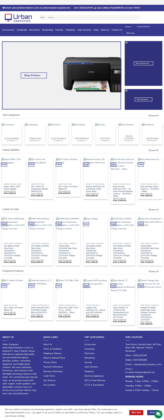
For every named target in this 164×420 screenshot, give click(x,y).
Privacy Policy (50, 362)
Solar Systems (84, 30)
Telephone (70, 30)
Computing (22, 30)
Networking (47, 30)
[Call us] (155, 8)
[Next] (115, 75)
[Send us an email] (153, 8)
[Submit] (137, 17)
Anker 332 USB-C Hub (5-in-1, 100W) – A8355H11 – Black (68, 310)
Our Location (49, 385)
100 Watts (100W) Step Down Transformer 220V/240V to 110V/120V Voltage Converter (12, 252)
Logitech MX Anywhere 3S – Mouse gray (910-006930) (96, 310)
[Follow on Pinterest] (158, 8)
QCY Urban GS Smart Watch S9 (67, 188)
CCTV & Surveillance (94, 385)
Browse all (153, 209)
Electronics (34, 30)
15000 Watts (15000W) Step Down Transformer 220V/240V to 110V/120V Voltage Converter (149, 252)
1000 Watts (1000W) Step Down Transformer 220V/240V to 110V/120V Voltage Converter (40, 252)
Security (59, 30)
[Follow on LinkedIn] (160, 8)
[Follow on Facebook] (148, 8)
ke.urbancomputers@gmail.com (55, 8)
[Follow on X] (150, 8)
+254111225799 (85, 8)
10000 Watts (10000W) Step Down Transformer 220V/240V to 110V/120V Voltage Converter (67, 252)
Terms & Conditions (52, 349)
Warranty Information (53, 371)
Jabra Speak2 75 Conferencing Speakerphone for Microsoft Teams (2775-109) (121, 312)
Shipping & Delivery (52, 353)
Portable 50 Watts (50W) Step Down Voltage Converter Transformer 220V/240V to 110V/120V (148, 314)
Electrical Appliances (94, 376)
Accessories (8, 30)
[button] (152, 17)
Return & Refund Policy (54, 358)
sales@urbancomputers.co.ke (25, 8)
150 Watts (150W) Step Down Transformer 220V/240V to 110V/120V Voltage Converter (94, 252)
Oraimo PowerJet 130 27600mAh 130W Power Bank (95, 189)
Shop (96, 30)
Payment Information (53, 367)
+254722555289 (139, 360)
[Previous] (8, 75)
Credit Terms (49, 376)
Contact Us (117, 30)
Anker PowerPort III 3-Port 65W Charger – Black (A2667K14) (40, 310)
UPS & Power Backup (94, 380)
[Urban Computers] (18, 17)
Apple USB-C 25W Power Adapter (12, 188)
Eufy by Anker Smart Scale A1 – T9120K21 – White (149, 189)
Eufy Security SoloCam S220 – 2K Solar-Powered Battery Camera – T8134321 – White (123, 191)
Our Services (49, 380)
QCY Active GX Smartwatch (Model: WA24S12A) (39, 189)
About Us (105, 30)
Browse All (153, 115)
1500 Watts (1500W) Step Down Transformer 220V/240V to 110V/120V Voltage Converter (122, 252)
